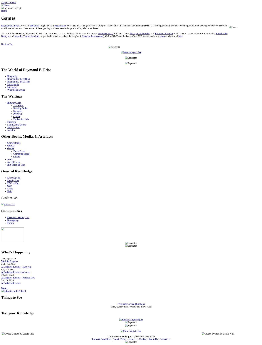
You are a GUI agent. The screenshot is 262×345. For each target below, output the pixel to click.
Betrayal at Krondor (139, 33)
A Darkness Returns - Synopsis (16, 266)
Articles (11, 130)
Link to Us (9, 204)
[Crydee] (12, 240)
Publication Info (21, 119)
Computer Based (21, 154)
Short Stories (13, 127)
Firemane (11, 122)
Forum (10, 223)
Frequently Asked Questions (131, 304)
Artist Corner (13, 162)
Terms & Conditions (101, 339)
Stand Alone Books (16, 124)
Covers (16, 116)
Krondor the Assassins (92, 36)
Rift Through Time (16, 164)
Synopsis (17, 111)
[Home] (5, 5)
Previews (17, 113)
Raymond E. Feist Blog (18, 79)
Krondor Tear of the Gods (27, 36)
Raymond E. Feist (10, 25)
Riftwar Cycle (14, 102)
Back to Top (7, 44)
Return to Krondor (164, 33)
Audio (10, 159)
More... (4, 288)
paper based (60, 25)
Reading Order (20, 108)
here (180, 36)
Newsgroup (12, 220)
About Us (132, 339)
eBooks (11, 145)
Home (4, 10)
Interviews (12, 87)
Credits (142, 339)
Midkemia (34, 25)
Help (9, 191)
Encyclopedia (13, 177)
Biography (12, 76)
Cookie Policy (119, 339)
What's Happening (16, 90)
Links (10, 188)
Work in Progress (9, 261)
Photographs (13, 84)
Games (10, 148)
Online (16, 156)
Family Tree (13, 180)
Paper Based (19, 151)
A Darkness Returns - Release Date (18, 277)
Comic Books (13, 143)
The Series (18, 105)
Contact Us (165, 339)
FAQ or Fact (13, 183)
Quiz (9, 186)
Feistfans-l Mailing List (18, 217)
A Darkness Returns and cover (15, 272)
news (162, 36)
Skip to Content (8, 2)
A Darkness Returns (10, 283)
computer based (105, 33)
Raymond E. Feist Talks (18, 81)
